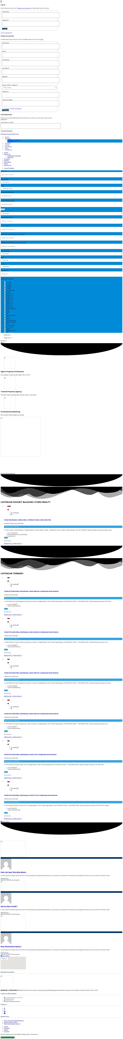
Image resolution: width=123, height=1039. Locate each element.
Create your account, (24, 8)
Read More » (5, 878)
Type (2, 186)
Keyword (4, 171)
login (41, 39)
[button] (8, 473)
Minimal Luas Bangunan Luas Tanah (13, 234)
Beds (2, 257)
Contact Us (8, 149)
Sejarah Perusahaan (13, 140)
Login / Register (9, 168)
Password (5, 20)
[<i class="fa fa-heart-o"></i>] (18, 513)
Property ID (5, 270)
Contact (6, 1031)
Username (5, 12)
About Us (8, 138)
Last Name (5, 68)
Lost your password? (6, 32)
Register (6, 110)
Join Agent (8, 146)
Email (4, 51)
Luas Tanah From (6, 217)
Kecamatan (4, 179)
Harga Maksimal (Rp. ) (8, 201)
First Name (5, 60)
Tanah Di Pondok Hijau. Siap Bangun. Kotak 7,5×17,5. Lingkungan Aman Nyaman (30, 795)
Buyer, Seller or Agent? (10, 85)
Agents (7, 145)
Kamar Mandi (5, 251)
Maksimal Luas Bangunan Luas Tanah (13, 243)
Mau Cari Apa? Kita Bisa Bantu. (13, 872)
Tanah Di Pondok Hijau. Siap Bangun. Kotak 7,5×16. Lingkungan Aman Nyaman (30, 754)
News (6, 148)
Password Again (7, 100)
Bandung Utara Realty (13, 543)
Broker (3, 264)
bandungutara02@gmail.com (12, 1001)
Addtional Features (7, 279)
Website (4, 76)
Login (5, 28)
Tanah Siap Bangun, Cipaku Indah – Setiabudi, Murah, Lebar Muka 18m (27, 520)
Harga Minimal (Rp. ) (7, 192)
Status (3, 211)
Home (7, 137)
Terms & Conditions (16, 108)
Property (7, 143)
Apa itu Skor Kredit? (9, 906)
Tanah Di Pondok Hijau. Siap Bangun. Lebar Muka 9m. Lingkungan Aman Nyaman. (31, 591)
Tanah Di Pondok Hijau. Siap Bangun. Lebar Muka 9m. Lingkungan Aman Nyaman (31, 632)
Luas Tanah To (5, 226)
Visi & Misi (10, 142)
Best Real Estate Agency (11, 946)
